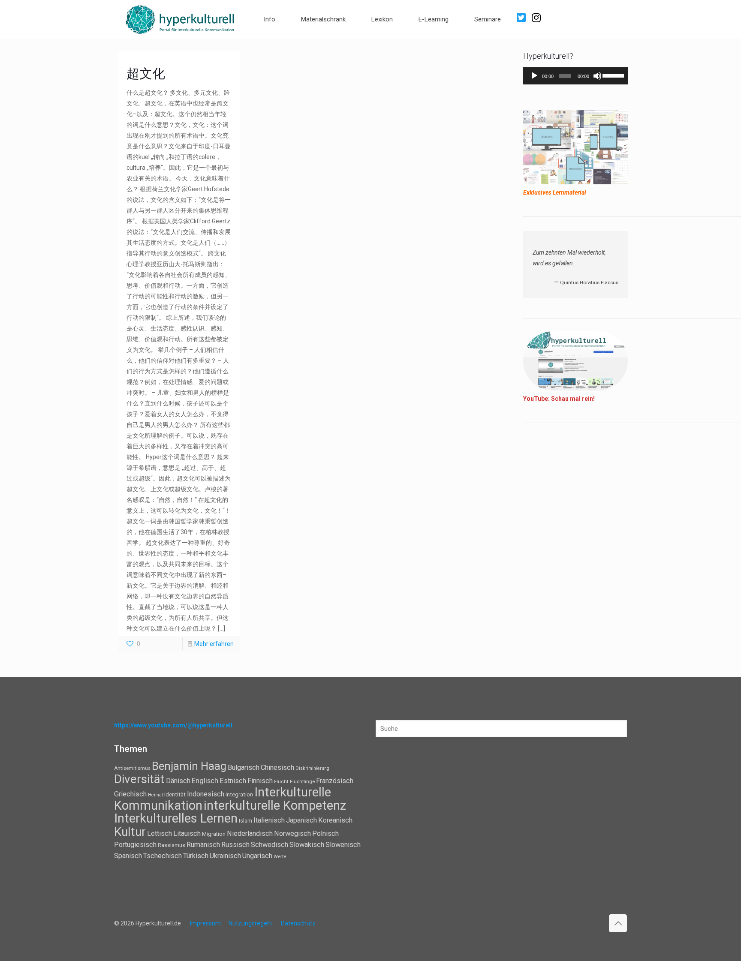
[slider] (613, 75)
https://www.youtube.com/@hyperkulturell (173, 725)
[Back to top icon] (618, 923)
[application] (575, 75)
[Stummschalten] (597, 76)
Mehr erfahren (214, 643)
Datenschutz (298, 923)
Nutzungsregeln (250, 923)
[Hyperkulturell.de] (180, 18)
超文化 (146, 73)
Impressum (205, 923)
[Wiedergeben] (534, 76)
